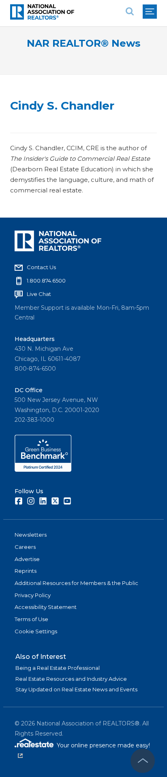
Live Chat (39, 294)
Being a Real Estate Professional (57, 668)
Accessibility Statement (46, 607)
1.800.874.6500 (46, 280)
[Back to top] (143, 761)
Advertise (27, 559)
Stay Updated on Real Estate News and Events (76, 689)
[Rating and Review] (43, 469)
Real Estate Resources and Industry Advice (71, 679)
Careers (25, 547)
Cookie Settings (36, 631)
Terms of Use (31, 619)
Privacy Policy (33, 595)
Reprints (25, 571)
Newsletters (31, 534)
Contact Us (41, 267)
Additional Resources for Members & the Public (76, 583)
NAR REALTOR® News (83, 43)
